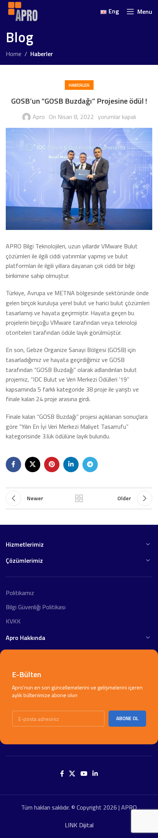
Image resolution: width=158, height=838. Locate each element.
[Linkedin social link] (71, 464)
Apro (39, 116)
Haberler (41, 53)
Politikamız (20, 592)
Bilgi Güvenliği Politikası (36, 607)
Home (13, 53)
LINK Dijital (79, 825)
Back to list (79, 498)
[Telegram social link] (90, 464)
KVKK (13, 621)
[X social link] (32, 464)
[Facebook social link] (13, 464)
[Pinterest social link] (51, 464)
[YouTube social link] (84, 773)
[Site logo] (23, 10)
